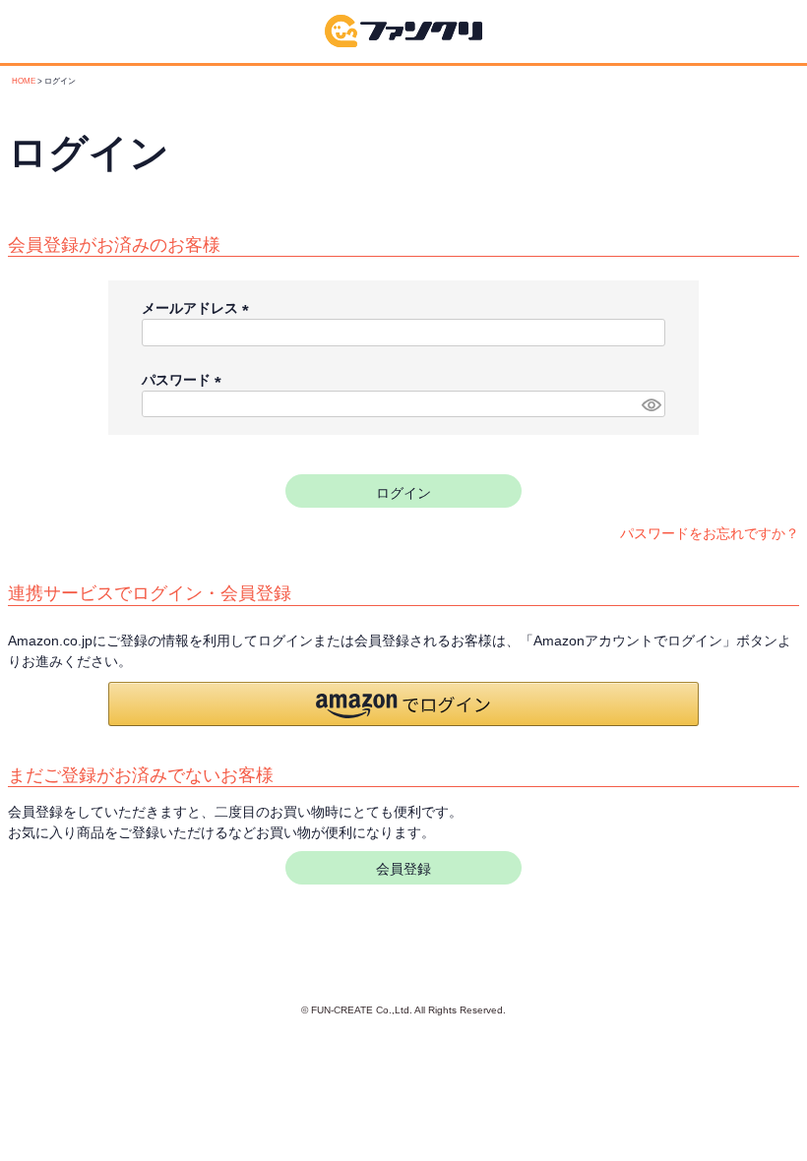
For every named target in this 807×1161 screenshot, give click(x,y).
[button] (403, 704)
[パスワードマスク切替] (650, 404)
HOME (23, 81)
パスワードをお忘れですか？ (709, 533)
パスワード (185, 380)
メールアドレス (199, 308)
